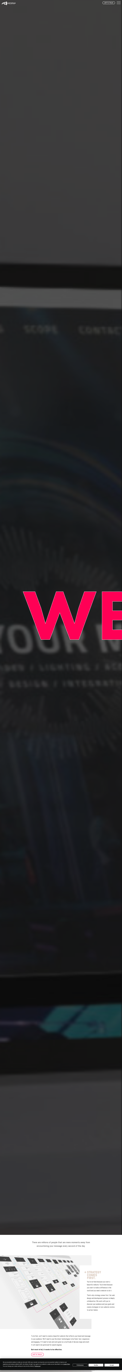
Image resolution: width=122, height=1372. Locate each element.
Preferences (80, 1365)
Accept (112, 1365)
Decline (96, 1365)
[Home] (9, 3)
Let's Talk (108, 3)
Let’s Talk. (37, 1354)
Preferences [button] (37, 1366)
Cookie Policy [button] (66, 1364)
